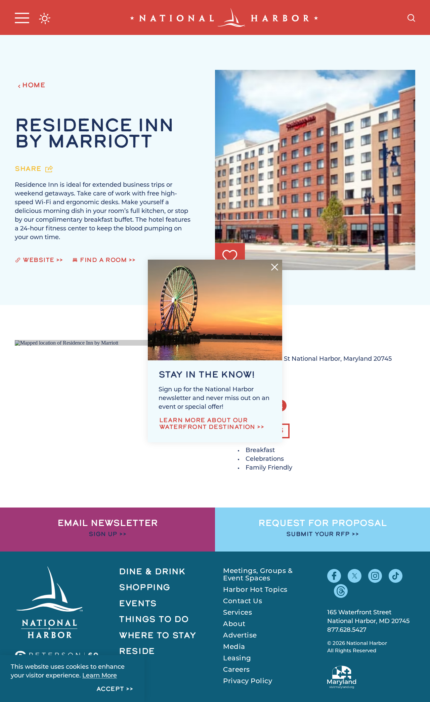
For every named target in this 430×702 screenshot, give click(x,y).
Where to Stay (157, 636)
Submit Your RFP (318, 535)
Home (33, 85)
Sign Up (103, 535)
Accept (110, 690)
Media (234, 647)
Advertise (240, 635)
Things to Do (154, 620)
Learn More (99, 676)
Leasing (237, 658)
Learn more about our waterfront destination (207, 424)
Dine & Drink (152, 572)
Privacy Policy (247, 681)
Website (38, 261)
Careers (236, 670)
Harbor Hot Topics (255, 590)
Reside (137, 652)
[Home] (224, 17)
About (234, 624)
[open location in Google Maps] (66, 342)
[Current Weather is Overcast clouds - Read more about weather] (44, 18)
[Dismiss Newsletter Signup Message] (274, 267)
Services (237, 613)
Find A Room (103, 261)
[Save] (229, 257)
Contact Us (242, 601)
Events (138, 604)
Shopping (144, 588)
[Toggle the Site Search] (411, 17)
